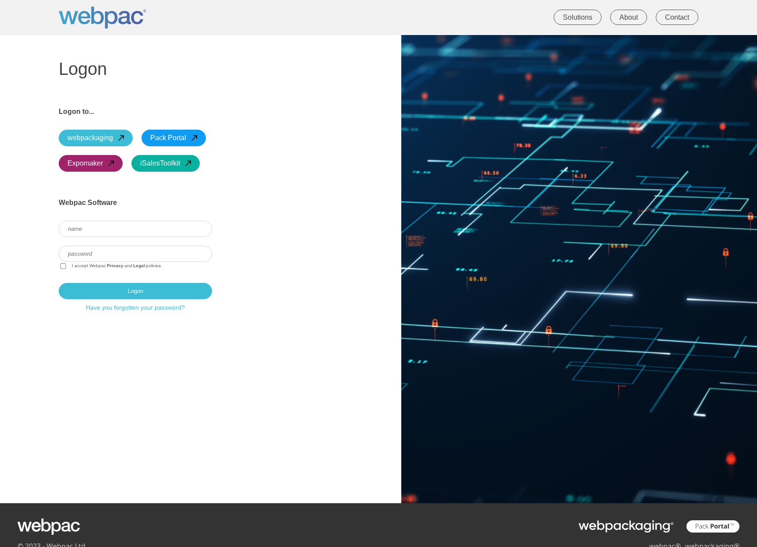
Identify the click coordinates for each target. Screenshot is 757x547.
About (628, 17)
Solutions (577, 17)
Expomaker (85, 163)
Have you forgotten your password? (135, 307)
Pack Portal (168, 137)
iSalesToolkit (160, 163)
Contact (677, 17)
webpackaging (90, 137)
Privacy (115, 265)
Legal (139, 265)
